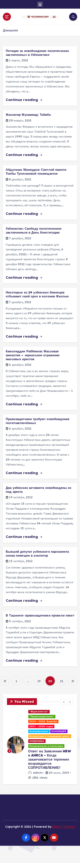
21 (61, 681)
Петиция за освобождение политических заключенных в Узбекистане (37, 53)
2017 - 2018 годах (41, 726)
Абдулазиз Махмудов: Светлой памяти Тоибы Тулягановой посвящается (36, 171)
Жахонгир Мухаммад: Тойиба (28, 115)
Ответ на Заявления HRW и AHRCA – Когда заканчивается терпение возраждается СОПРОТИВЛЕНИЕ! (49, 759)
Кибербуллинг (39, 731)
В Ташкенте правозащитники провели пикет (40, 615)
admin (38, 773)
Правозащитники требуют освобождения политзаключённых (37, 421)
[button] (64, 702)
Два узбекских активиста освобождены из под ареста (38, 490)
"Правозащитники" (42, 716)
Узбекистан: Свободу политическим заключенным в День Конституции (33, 230)
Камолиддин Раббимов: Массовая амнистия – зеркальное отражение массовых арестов (32, 355)
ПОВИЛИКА (37, 741)
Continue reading (22, 99)
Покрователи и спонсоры (46, 746)
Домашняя (10, 30)
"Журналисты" (39, 711)
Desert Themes (63, 827)
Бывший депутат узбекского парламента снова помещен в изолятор (37, 553)
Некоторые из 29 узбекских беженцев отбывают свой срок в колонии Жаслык (37, 294)
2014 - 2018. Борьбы (43, 721)
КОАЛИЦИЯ (58, 731)
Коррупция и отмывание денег (50, 736)
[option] (40, 744)
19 (39, 681)
